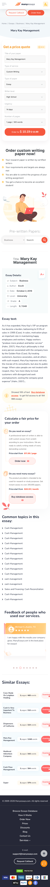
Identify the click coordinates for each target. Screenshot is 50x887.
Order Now (36, 13)
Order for (25, 132)
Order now (20, 461)
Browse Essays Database (25, 811)
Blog (25, 831)
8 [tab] (36, 667)
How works (25, 815)
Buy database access (22, 496)
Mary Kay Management (9, 739)
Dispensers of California (8, 724)
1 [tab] (13, 667)
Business (23, 280)
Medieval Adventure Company (7, 753)
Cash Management (13, 528)
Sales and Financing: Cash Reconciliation (23, 589)
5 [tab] (27, 667)
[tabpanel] (25, 642)
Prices (25, 823)
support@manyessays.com (25, 854)
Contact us (25, 836)
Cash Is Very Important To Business (8, 710)
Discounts (25, 827)
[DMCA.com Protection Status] (25, 871)
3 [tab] (20, 668)
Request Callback (16, 13)
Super (5, 782)
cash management (13, 579)
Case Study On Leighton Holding (8, 695)
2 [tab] (16, 667)
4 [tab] (24, 667)
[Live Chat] (44, 863)
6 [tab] (30, 667)
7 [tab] (33, 667)
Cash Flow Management (9, 768)
